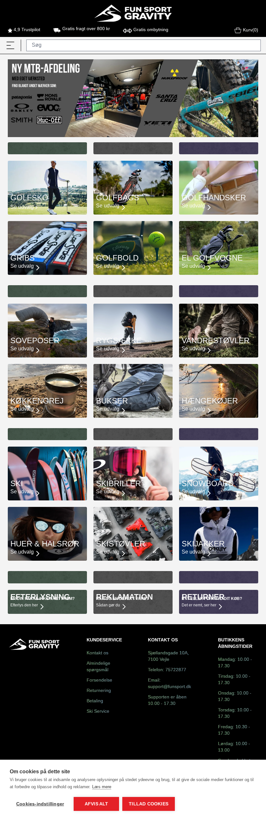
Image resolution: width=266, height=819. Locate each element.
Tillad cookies (148, 803)
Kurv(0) (250, 30)
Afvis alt (96, 803)
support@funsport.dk (169, 686)
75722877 (175, 670)
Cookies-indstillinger (40, 803)
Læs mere (101, 786)
